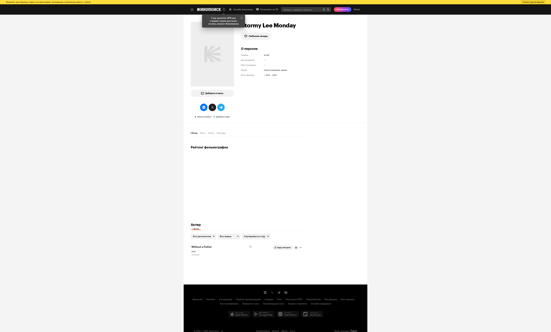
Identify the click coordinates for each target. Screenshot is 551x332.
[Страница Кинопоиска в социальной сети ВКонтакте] (265, 292)
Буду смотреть (284, 247)
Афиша (284, 330)
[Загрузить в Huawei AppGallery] (288, 314)
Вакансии (197, 299)
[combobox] (301, 9)
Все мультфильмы (229, 303)
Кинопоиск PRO (294, 299)
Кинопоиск (214, 330)
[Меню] (192, 9)
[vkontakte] (203, 107)
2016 (274, 75)
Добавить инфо (223, 116)
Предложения (313, 299)
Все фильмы (331, 299)
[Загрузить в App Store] (239, 314)
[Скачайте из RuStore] (312, 314)
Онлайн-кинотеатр (243, 9)
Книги (292, 330)
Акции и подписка (297, 303)
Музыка (275, 330)
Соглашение (225, 299)
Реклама (210, 299)
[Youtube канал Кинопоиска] (286, 292)
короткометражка (272, 70)
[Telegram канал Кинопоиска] (279, 292)
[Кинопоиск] (209, 9)
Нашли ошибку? (204, 116)
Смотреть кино (342, 9)
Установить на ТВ (269, 9)
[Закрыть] (241, 18)
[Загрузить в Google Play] (263, 314)
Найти (328, 9)
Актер (266, 55)
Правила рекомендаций (248, 299)
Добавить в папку (214, 93)
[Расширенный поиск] (324, 9)
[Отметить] (300, 247)
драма (284, 70)
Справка (269, 299)
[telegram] (221, 107)
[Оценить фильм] (296, 247)
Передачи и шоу (250, 303)
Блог (279, 299)
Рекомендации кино (273, 303)
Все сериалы (348, 299)
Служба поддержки (321, 303)
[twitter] (212, 107)
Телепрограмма (263, 330)
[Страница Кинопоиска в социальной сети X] (272, 292)
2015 (268, 75)
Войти (357, 9)
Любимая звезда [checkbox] (258, 36)
